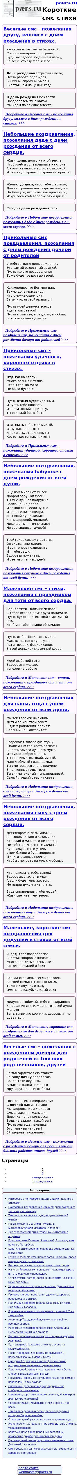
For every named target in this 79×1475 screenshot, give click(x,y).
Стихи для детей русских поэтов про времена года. (40, 1419)
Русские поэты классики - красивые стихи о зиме (38, 1265)
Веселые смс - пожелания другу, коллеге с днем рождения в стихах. (37, 35)
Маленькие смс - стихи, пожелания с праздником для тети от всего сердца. (37, 594)
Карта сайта (28, 1468)
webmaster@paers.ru (35, 1472)
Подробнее (38, 118)
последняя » (42, 1181)
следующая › (42, 1177)
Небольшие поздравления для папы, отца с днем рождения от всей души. (38, 703)
